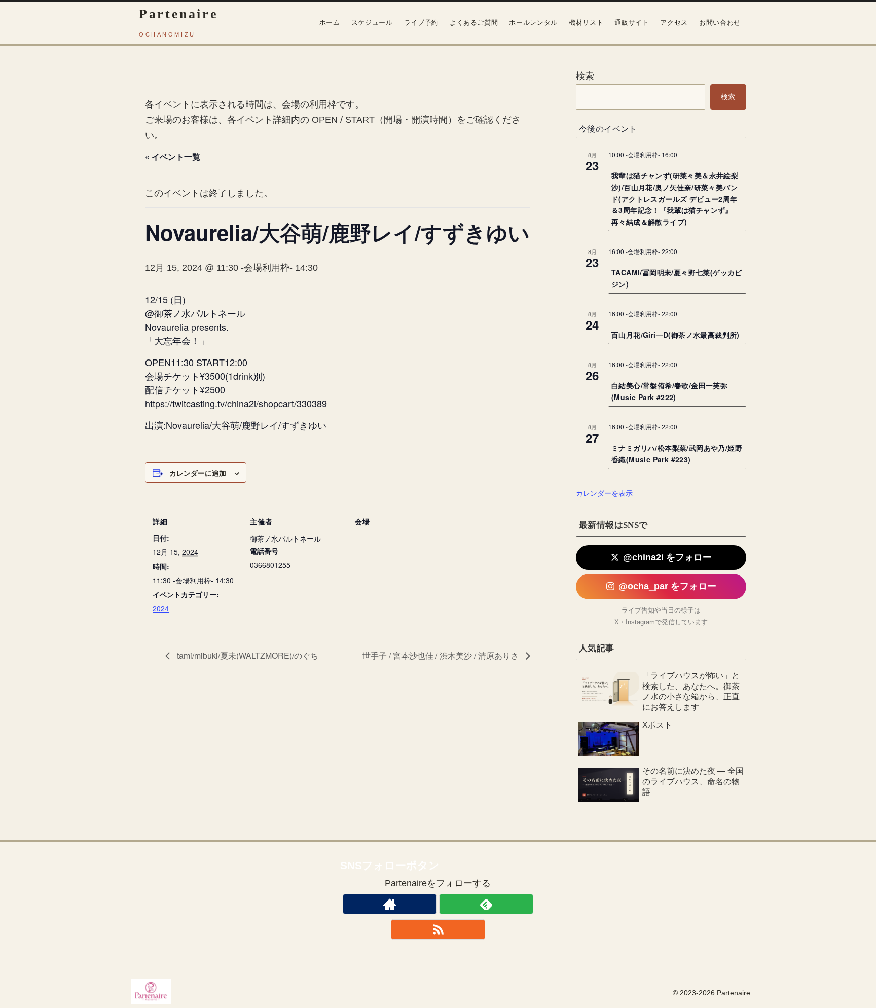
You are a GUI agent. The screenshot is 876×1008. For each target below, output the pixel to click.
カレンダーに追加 (197, 472)
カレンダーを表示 (604, 493)
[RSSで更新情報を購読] (438, 929)
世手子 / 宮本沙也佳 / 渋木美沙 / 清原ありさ (441, 655)
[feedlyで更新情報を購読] (486, 904)
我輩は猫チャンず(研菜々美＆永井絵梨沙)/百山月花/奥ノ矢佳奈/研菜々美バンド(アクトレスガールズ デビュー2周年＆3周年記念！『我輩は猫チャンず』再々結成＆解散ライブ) (674, 198)
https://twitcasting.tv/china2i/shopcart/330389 (236, 403)
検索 (585, 76)
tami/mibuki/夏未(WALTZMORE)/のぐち (246, 655)
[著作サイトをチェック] (390, 904)
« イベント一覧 (172, 156)
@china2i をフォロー (667, 557)
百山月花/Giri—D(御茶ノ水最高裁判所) (675, 335)
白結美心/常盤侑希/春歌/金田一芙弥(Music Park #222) (669, 391)
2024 (161, 608)
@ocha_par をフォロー (667, 586)
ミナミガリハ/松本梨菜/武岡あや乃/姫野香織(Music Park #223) (676, 453)
